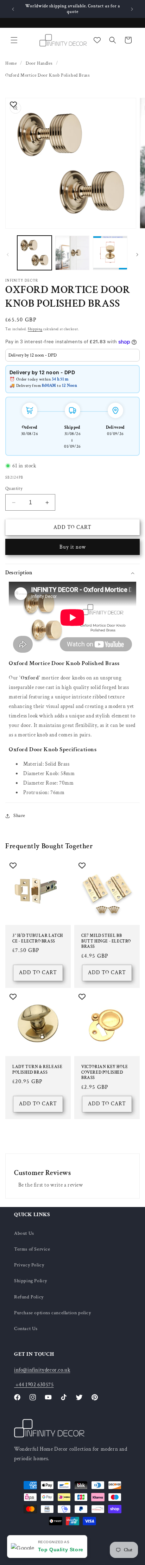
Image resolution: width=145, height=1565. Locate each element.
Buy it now (72, 547)
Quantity (14, 489)
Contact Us (26, 1329)
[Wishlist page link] (97, 40)
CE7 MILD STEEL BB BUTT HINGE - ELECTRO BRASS (106, 941)
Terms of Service (32, 1249)
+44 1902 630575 (34, 1384)
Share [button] (19, 815)
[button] (14, 40)
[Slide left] (7, 254)
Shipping (35, 329)
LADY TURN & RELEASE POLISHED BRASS (37, 1069)
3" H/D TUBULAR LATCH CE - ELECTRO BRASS (37, 938)
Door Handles (39, 63)
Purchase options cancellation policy (52, 1313)
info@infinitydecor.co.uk (42, 1370)
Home (11, 63)
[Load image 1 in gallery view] (34, 253)
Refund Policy (29, 1297)
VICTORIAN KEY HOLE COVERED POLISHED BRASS (104, 1072)
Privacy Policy (29, 1265)
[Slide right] (137, 254)
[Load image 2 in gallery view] (72, 253)
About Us (24, 1233)
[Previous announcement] (13, 9)
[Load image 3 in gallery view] (110, 253)
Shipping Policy (30, 1281)
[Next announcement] (132, 9)
